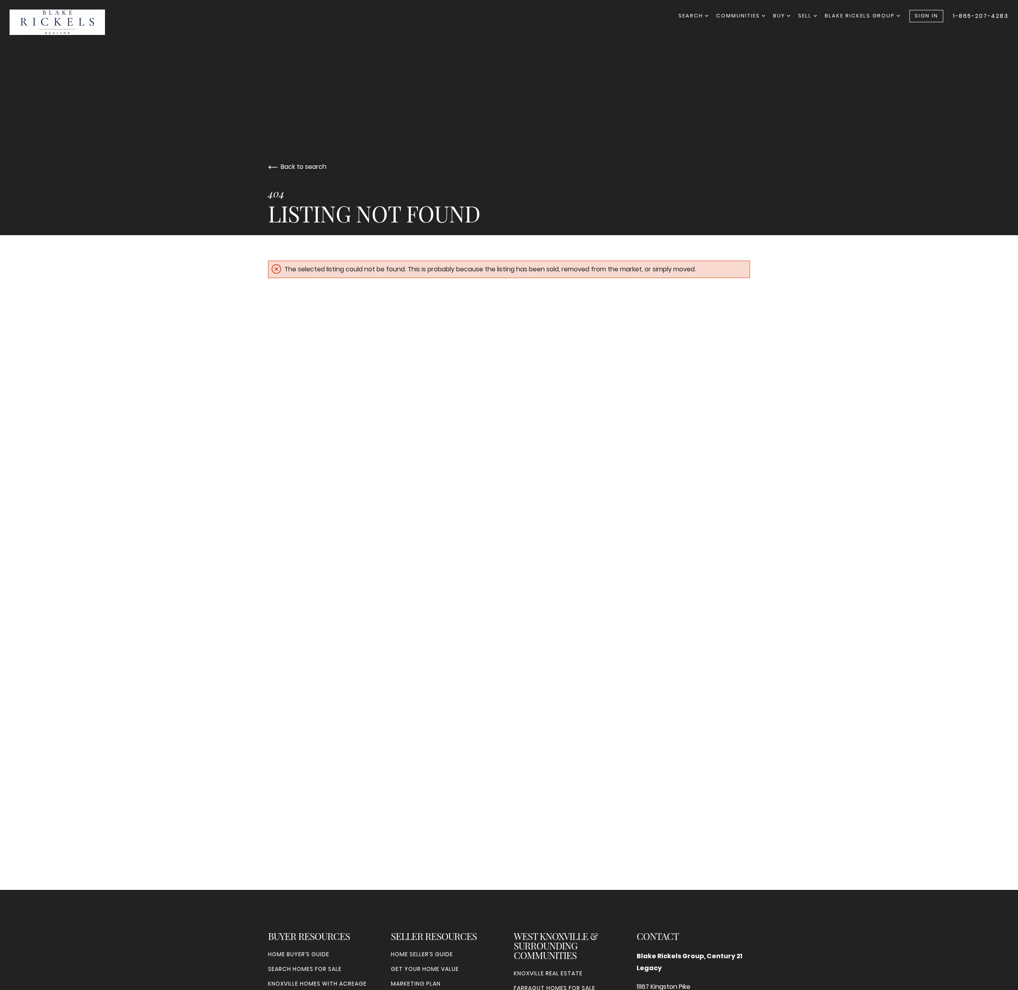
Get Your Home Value (425, 969)
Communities (739, 15)
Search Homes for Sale (305, 969)
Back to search (303, 166)
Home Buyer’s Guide (298, 954)
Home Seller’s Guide (422, 954)
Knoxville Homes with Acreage (317, 984)
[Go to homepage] (65, 22)
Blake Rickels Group (861, 15)
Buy (780, 15)
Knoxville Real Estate (548, 973)
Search (691, 15)
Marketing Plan (416, 984)
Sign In (926, 15)
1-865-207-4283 (980, 15)
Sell (806, 15)
